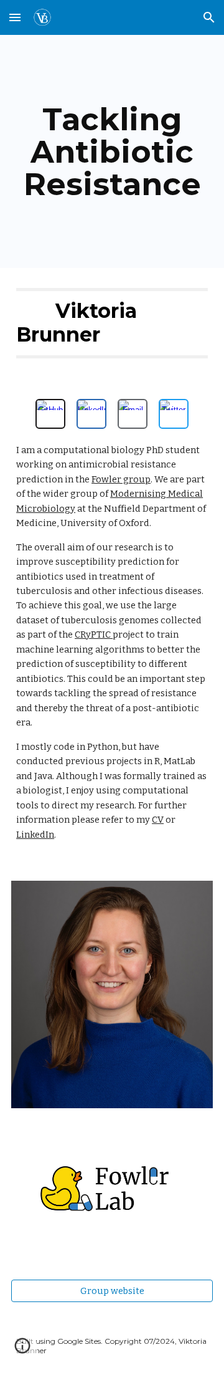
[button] (15, 17)
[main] (112, 152)
